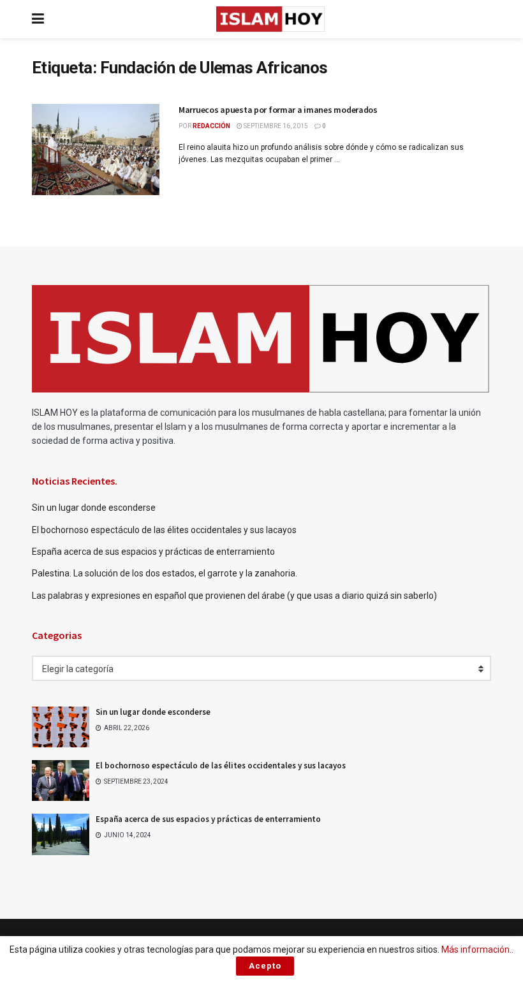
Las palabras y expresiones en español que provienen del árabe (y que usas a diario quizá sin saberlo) (234, 595)
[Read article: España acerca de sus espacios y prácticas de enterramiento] (60, 834)
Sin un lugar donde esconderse (94, 507)
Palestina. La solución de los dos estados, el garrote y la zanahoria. (165, 573)
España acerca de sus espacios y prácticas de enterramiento (153, 551)
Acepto (265, 966)
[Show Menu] (38, 19)
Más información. (476, 949)
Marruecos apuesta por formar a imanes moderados (278, 109)
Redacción (211, 125)
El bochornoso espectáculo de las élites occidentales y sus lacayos (164, 530)
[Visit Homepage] (270, 19)
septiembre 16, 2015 (275, 125)
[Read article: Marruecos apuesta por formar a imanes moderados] (95, 149)
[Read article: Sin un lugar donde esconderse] (60, 727)
